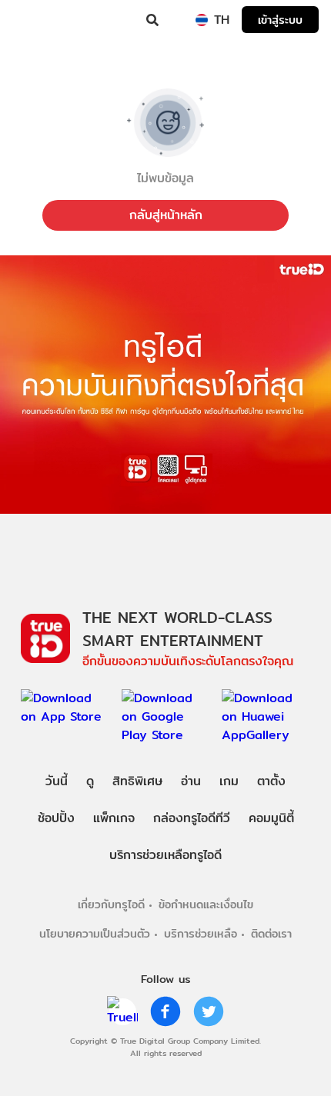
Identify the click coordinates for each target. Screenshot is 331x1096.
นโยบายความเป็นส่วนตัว (94, 933)
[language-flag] (202, 20)
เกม (229, 781)
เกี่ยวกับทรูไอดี (111, 904)
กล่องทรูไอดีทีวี (191, 818)
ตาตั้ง (271, 781)
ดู (90, 781)
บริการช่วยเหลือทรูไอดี (165, 854)
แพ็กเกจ (114, 818)
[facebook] (165, 1011)
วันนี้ (56, 781)
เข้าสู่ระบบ (280, 19)
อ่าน (191, 781)
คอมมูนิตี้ (271, 818)
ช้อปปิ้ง (56, 818)
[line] (122, 1011)
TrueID (43, 20)
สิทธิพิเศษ (137, 781)
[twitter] (208, 1011)
